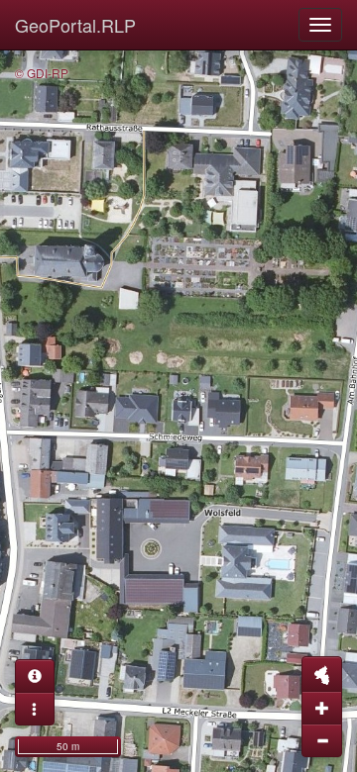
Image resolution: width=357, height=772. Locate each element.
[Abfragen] (35, 676)
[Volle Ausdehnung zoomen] (321, 674)
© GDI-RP (41, 72)
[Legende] (35, 708)
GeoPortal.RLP (75, 25)
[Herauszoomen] (321, 740)
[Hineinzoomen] (321, 707)
